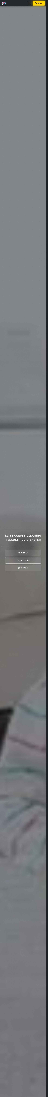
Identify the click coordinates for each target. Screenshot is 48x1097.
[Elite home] (4, 3)
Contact (23, 568)
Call (40, 3)
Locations (23, 560)
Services (23, 552)
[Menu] (29, 3)
